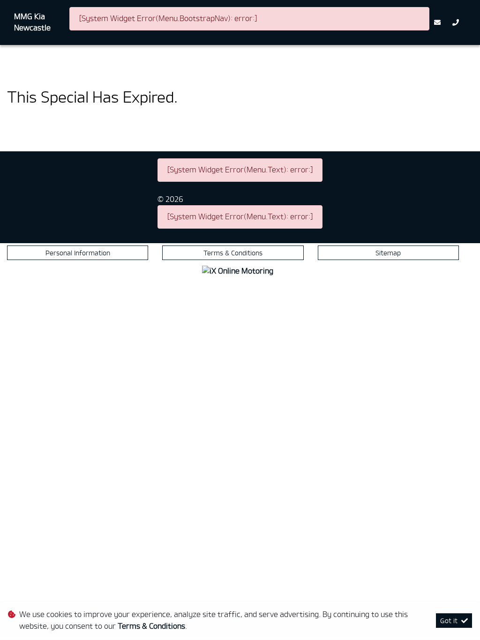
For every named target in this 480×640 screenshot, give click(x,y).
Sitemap (388, 253)
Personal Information (77, 253)
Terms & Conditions (232, 253)
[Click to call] (456, 22)
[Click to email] (438, 22)
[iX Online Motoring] (240, 269)
